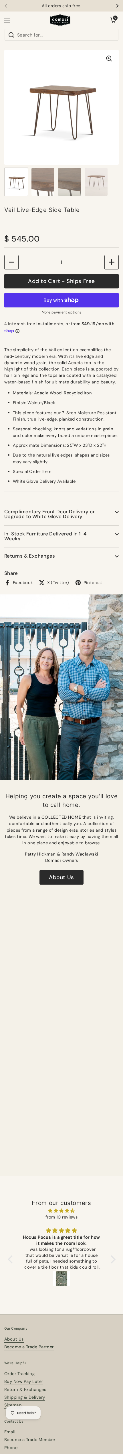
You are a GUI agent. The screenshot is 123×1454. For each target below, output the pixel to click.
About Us (61, 877)
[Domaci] (60, 20)
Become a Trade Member (29, 1439)
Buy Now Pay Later (23, 1381)
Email (9, 1432)
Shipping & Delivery (24, 1397)
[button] (113, 20)
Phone (10, 1448)
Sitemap (12, 1405)
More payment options (62, 312)
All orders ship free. (61, 6)
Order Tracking (19, 1374)
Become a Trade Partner (29, 1347)
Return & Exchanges (25, 1389)
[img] (61, 1211)
